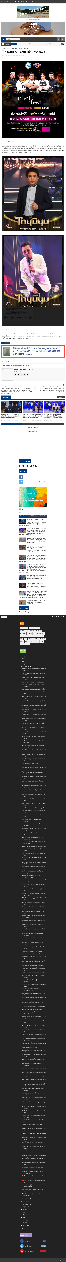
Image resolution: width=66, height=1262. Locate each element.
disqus (33, 424)
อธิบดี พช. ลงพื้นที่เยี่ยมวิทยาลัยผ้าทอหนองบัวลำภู (34, 1155)
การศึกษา (38, 630)
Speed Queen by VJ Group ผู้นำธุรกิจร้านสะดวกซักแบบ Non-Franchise (36, 602)
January (25, 1225)
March (24, 1220)
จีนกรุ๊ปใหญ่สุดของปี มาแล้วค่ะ (29, 1047)
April (24, 1217)
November (25, 1199)
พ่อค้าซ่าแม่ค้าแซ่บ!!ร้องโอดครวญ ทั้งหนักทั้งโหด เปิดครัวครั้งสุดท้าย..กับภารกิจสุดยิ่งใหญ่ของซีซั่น (11, 416)
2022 (22, 1228)
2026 (22, 656)
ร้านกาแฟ (42, 638)
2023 (22, 664)
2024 (22, 661)
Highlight (33, 516)
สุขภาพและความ (24, 644)
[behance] (27, 2)
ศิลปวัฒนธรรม (31, 636)
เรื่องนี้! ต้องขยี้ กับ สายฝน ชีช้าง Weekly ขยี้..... (33, 689)
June (24, 1212)
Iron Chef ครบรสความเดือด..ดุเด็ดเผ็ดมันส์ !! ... (33, 1009)
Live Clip (36, 641)
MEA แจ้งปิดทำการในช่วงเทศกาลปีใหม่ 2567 (33, 682)
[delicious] (32, 2)
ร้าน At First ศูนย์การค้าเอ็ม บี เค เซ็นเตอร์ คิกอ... (34, 954)
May (24, 1214)
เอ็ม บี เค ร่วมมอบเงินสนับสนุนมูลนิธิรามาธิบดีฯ (34, 972)
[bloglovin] (18, 2)
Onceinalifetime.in (19, 1260)
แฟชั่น (30, 641)
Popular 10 (24, 516)
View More (61, 397)
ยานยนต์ (36, 638)
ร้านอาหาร (23, 636)
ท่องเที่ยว (37, 628)
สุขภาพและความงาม (39, 633)
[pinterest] (15, 2)
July (24, 1209)
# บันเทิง (8, 343)
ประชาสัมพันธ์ (43, 44)
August (25, 1206)
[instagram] (29, 2)
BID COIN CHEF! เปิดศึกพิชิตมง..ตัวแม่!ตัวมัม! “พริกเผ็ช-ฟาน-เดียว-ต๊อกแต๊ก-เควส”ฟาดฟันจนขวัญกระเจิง (33, 416)
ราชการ (30, 633)
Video (21, 641)
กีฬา (21, 638)
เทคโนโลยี (23, 633)
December (25, 666)
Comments (42, 516)
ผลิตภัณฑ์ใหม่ (30, 630)
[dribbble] (21, 2)
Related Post (6, 397)
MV (26, 641)
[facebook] (10, 2)
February (25, 1222)
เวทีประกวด (40, 636)
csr (25, 638)
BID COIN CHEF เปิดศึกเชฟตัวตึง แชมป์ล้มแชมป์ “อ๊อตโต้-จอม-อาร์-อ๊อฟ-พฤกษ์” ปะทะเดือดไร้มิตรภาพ (53, 416)
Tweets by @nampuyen (25, 612)
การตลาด (22, 630)
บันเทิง (8, 48)
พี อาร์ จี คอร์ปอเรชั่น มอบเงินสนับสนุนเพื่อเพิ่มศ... (34, 846)
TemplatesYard (38, 1260)
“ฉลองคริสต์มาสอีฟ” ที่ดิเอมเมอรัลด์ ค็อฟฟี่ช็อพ (33, 1006)
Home (3, 48)
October (25, 1201)
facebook (53, 424)
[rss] (24, 2)
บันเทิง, (22, 55)
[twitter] (13, 2)
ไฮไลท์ (30, 638)
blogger (11, 424)
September (26, 1204)
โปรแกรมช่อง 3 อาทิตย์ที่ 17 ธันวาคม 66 (32, 951)
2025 (22, 658)
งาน (42, 641)
